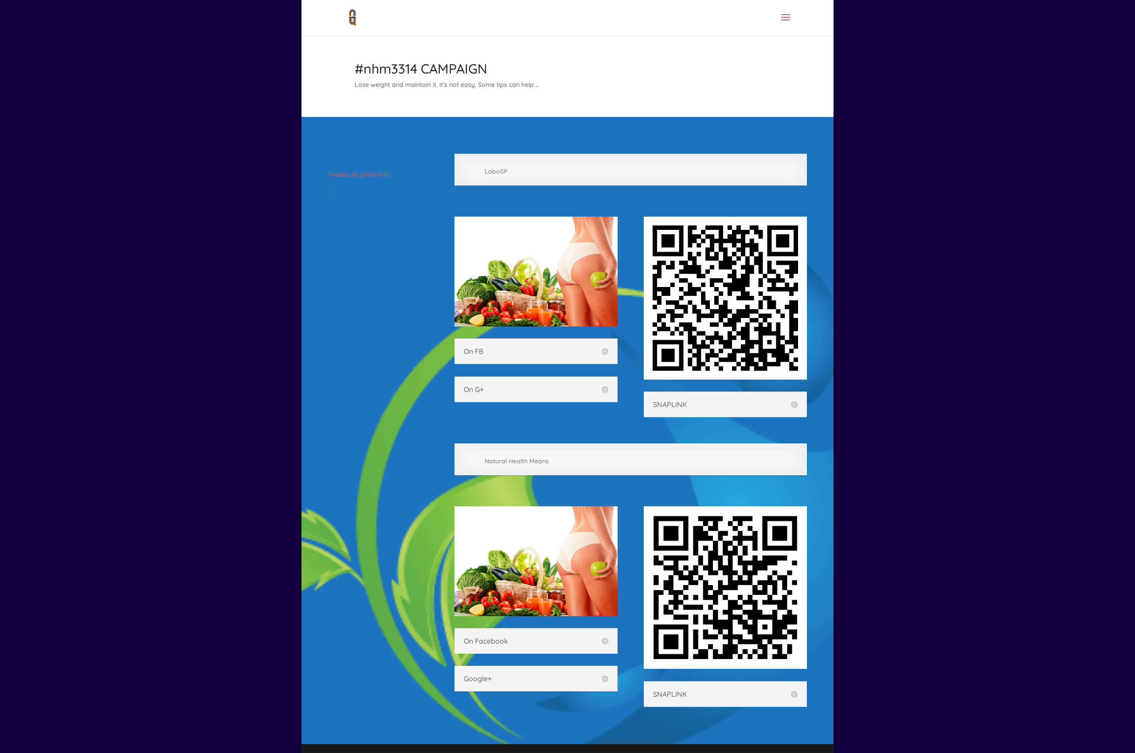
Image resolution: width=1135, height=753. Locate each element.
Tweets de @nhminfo (359, 175)
